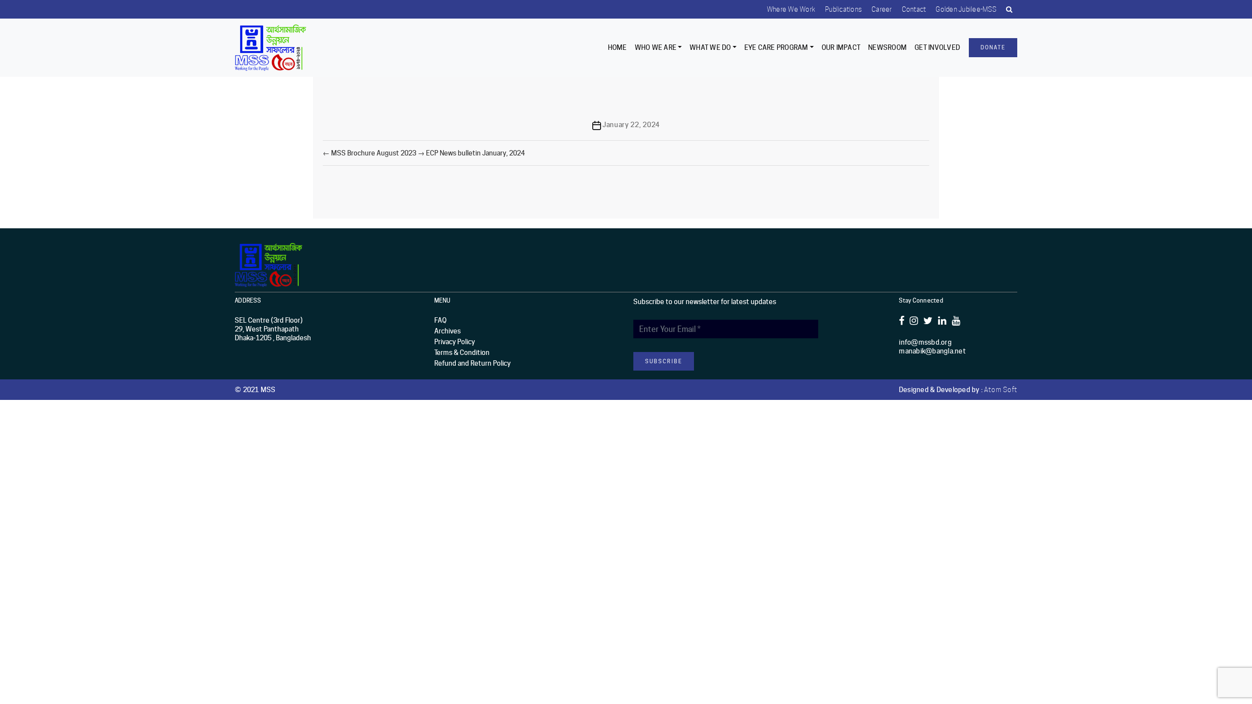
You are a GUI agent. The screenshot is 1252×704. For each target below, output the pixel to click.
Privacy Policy (454, 342)
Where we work (791, 9)
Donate (993, 47)
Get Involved (937, 47)
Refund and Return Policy (472, 363)
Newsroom (887, 47)
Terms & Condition (462, 352)
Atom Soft (1000, 390)
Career (882, 9)
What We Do (710, 47)
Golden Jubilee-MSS (966, 9)
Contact (914, 9)
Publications (843, 9)
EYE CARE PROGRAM (776, 47)
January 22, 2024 (631, 125)
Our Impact (841, 47)
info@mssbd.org (925, 342)
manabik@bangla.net (932, 351)
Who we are (656, 47)
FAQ (440, 320)
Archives (447, 331)
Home (617, 47)
